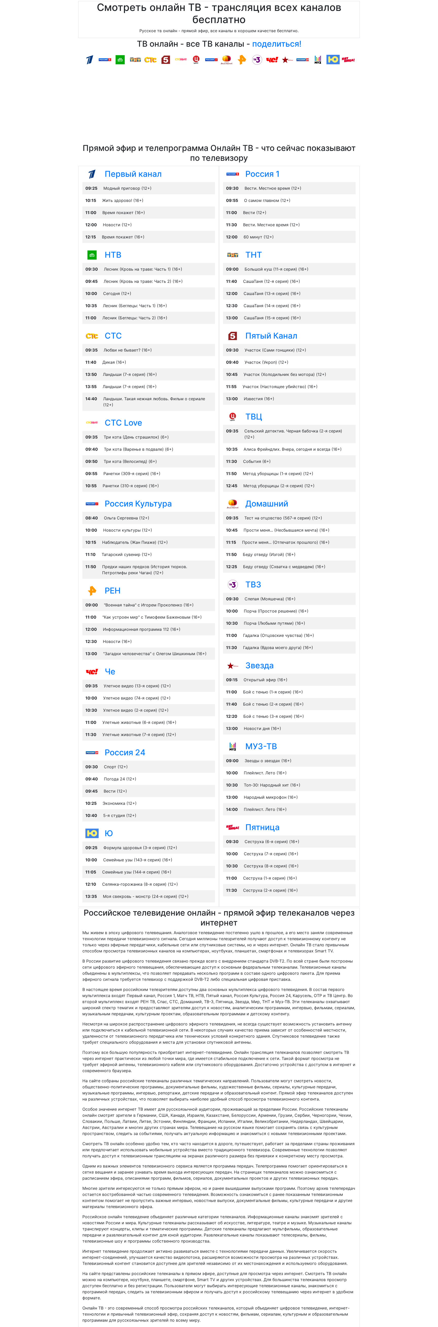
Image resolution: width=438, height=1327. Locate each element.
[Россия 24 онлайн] (302, 59)
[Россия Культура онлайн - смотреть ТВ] (92, 503)
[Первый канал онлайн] (89, 59)
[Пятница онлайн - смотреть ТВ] (232, 827)
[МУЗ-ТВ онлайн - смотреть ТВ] (232, 746)
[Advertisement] (219, 105)
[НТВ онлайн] (120, 59)
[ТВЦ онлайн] (196, 59)
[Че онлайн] (272, 59)
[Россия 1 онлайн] (105, 59)
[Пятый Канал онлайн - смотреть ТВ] (232, 335)
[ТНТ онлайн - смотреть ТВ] (232, 254)
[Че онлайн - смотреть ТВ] (92, 671)
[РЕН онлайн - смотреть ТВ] (92, 590)
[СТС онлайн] (150, 59)
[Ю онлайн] (333, 59)
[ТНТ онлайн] (135, 59)
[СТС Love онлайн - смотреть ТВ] (92, 422)
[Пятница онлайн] (348, 59)
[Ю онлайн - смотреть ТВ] (92, 833)
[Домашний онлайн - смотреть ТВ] (232, 503)
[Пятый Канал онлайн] (165, 59)
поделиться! (276, 44)
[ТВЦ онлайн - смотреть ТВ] (232, 416)
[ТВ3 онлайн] (257, 59)
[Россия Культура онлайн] (211, 59)
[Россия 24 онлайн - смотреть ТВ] (92, 752)
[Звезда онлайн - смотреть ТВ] (232, 665)
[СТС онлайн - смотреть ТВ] (92, 335)
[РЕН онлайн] (241, 59)
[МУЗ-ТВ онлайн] (317, 59)
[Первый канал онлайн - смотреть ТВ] (92, 173)
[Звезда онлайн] (287, 59)
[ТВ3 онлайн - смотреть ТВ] (232, 584)
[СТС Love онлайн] (181, 59)
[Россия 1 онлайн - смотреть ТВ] (232, 173)
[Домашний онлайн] (226, 59)
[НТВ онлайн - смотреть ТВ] (92, 254)
